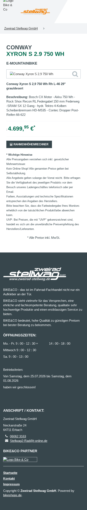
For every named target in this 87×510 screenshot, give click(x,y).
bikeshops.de (12, 495)
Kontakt (9, 478)
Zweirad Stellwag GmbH (21, 28)
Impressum (11, 484)
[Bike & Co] (20, 459)
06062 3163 (18, 436)
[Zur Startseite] (35, 11)
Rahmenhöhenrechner (30, 144)
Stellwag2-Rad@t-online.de (28, 441)
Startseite (10, 473)
